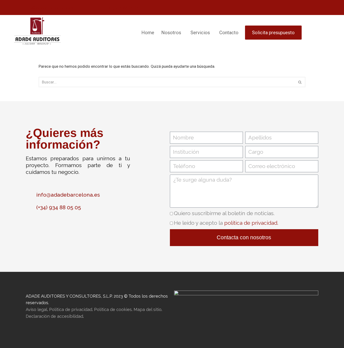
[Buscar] (300, 82)
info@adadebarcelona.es (48, 7)
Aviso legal (36, 309)
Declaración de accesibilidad (54, 316)
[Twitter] (67, 225)
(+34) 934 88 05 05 (121, 7)
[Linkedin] (83, 225)
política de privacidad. (251, 223)
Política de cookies (113, 309)
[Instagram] (34, 225)
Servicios (200, 32)
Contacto (228, 32)
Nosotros (171, 32)
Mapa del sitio (147, 309)
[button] (172, 32)
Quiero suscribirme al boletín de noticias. (224, 213)
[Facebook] (50, 225)
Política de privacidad (70, 309)
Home (147, 32)
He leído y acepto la (226, 223)
